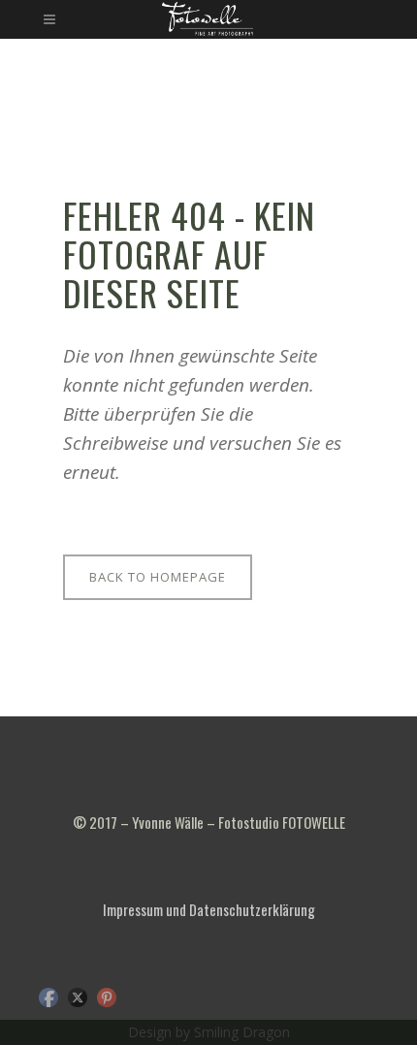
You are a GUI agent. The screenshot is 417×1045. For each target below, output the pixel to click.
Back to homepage (157, 577)
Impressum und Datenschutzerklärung (209, 909)
